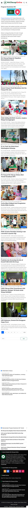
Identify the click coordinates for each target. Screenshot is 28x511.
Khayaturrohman (5, 286)
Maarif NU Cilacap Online (6, 478)
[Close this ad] (27, 506)
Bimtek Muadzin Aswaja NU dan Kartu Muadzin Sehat (13, 437)
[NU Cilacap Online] (12, 2)
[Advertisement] (14, 356)
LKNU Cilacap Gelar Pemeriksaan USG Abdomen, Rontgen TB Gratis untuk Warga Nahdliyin (13, 290)
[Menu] (1, 3)
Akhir (25, 332)
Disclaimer (6, 506)
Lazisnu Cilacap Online (16, 478)
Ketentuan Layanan (20, 506)
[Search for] (26, 3)
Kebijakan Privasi (12, 506)
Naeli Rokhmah (4, 86)
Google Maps (3, 464)
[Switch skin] (24, 3)
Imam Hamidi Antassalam (6, 56)
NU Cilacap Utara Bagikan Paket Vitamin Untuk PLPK (13, 430)
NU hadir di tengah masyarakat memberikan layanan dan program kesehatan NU (12, 34)
